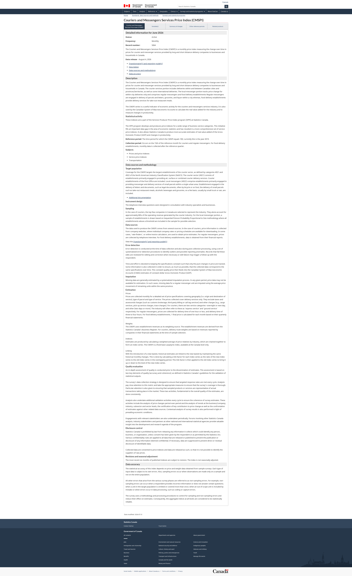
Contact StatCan (129, 526)
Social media (128, 571)
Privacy (180, 571)
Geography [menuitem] (163, 11)
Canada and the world (165, 560)
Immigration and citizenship (132, 545)
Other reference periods (197, 26)
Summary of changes (176, 26)
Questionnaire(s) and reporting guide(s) (146, 63)
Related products (217, 26)
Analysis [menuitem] (142, 11)
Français (225, 2)
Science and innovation (200, 542)
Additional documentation (140, 197)
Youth (195, 553)
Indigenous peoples (199, 545)
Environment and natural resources (169, 542)
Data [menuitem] (134, 11)
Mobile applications (140, 571)
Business (126, 553)
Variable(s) (155, 26)
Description (134, 67)
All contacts (127, 535)
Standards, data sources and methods (145, 15)
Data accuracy (135, 74)
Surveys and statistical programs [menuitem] (191, 11)
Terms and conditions (169, 571)
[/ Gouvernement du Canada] (140, 6)
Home (126, 15)
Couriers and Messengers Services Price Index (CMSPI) (134, 26)
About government (199, 535)
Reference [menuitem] (151, 11)
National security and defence (168, 545)
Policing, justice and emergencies (169, 553)
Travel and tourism (129, 549)
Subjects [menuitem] (127, 11)
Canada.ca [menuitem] (224, 11)
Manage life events (199, 556)
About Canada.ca (154, 571)
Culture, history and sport (166, 549)
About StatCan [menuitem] (213, 11)
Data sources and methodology (142, 70)
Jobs (125, 542)
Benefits (126, 556)
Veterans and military (200, 549)
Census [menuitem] (173, 11)
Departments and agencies (167, 535)
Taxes (125, 563)
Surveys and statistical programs (174, 15)
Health (126, 560)
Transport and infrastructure (167, 556)
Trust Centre (162, 526)
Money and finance (164, 563)
